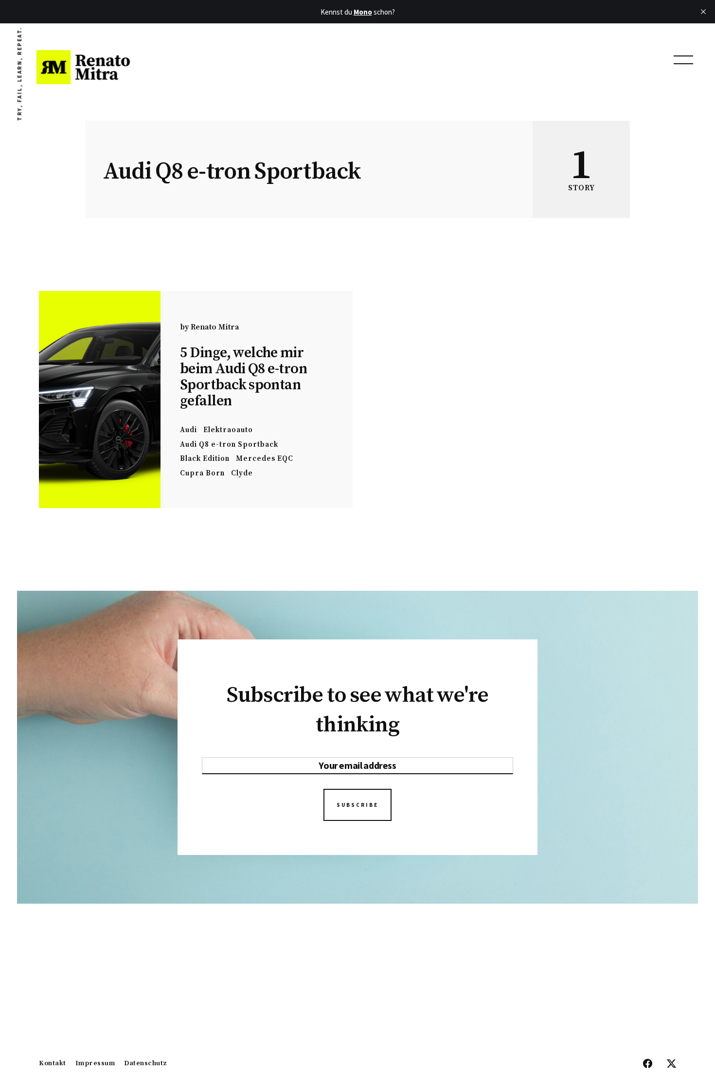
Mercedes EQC (264, 458)
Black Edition (205, 458)
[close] (703, 11)
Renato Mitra (215, 327)
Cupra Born (202, 473)
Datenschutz (145, 1064)
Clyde (242, 473)
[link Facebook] (647, 1064)
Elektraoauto (228, 430)
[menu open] (683, 60)
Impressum (95, 1064)
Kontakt (52, 1064)
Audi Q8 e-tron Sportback (229, 444)
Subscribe (357, 804)
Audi (188, 430)
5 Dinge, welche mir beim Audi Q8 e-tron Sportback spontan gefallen (243, 377)
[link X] (671, 1064)
